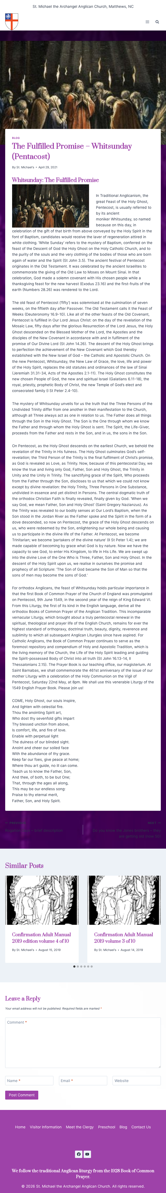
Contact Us (141, 1127)
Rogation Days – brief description (34, 827)
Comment (17, 1022)
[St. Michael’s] (13, 21)
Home (20, 1127)
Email (67, 1081)
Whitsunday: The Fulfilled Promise (55, 180)
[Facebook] (78, 1154)
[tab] (74, 966)
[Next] (153, 919)
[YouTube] (87, 1154)
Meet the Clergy (80, 1127)
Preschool (106, 1127)
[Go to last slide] (12, 919)
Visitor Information (46, 1127)
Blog (16, 138)
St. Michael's (25, 167)
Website (122, 1081)
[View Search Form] (157, 22)
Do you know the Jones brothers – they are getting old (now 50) (127, 829)
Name (14, 1081)
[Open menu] (147, 22)
